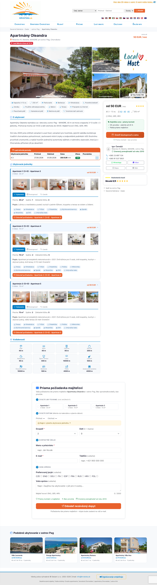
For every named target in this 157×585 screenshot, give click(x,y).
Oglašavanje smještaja (112, 577)
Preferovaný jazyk (48, 472)
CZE (38, 476)
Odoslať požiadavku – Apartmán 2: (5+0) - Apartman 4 (38, 275)
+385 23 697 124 (116, 155)
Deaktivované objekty (46, 581)
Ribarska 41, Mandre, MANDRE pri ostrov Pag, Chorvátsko (36, 40)
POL (94, 476)
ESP (66, 476)
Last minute (99, 24)
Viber (137, 162)
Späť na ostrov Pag (113, 188)
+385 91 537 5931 (116, 158)
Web (136, 168)
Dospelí (40, 429)
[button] (125, 180)
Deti (86, 429)
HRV (87, 476)
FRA (73, 476)
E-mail (39, 456)
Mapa (117, 168)
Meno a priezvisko (45, 445)
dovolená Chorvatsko (86, 581)
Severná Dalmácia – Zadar (19, 29)
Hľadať (140, 11)
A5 (125, 112)
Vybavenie (20, 194)
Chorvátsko (20, 24)
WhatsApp (117, 162)
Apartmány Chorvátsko (40, 24)
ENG (45, 476)
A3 (121, 112)
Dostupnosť (33, 194)
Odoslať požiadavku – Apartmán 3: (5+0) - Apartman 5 (38, 332)
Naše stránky (59, 581)
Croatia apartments (71, 581)
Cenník (45, 194)
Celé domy (118, 24)
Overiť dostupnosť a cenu (127, 135)
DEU (52, 476)
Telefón (87, 456)
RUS (80, 476)
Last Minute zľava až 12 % (22, 43)
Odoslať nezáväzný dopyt (80, 506)
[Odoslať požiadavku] (97, 157)
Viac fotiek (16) (138, 95)
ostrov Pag (35, 29)
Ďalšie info (137, 24)
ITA (59, 476)
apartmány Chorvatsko (102, 581)
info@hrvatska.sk (83, 577)
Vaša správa (46, 481)
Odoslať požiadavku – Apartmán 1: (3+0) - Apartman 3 (38, 217)
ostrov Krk (114, 581)
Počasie (79, 24)
